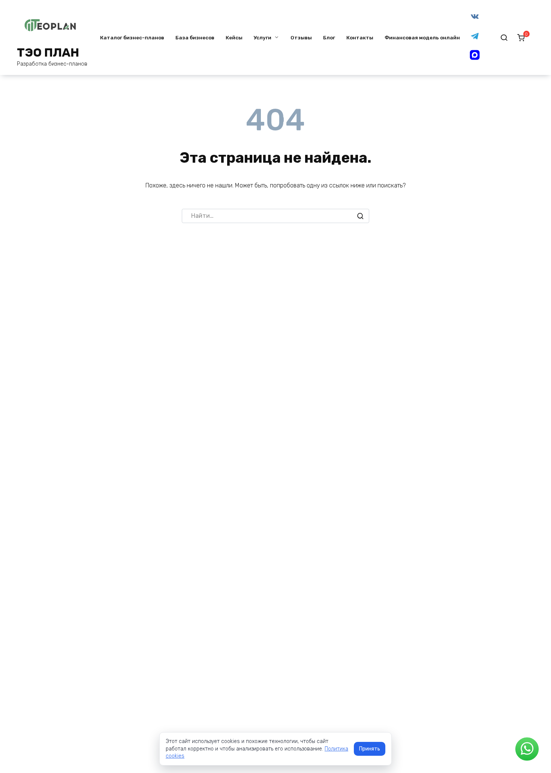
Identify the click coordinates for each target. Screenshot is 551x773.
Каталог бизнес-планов (132, 37)
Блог (329, 37)
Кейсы (234, 37)
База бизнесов (194, 37)
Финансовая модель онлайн (422, 37)
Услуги (262, 37)
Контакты (359, 37)
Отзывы (301, 37)
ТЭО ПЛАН (48, 52)
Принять (369, 749)
